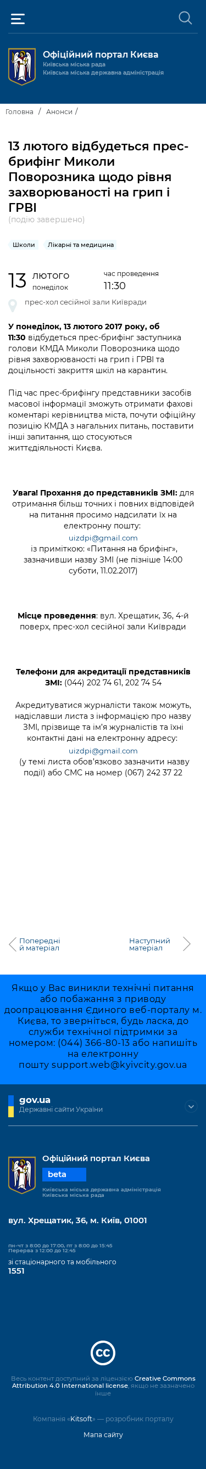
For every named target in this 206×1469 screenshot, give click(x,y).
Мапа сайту (103, 1435)
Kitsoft (81, 1419)
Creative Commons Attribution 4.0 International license (104, 1382)
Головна (19, 112)
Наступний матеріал (149, 944)
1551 (16, 1271)
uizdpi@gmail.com (103, 537)
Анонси (59, 112)
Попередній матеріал (39, 944)
